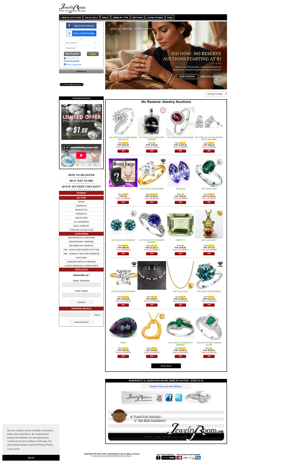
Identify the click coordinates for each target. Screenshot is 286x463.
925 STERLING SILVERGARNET (180, 137)
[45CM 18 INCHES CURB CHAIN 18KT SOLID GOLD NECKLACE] (180, 275)
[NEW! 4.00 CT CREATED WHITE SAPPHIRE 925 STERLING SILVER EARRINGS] (209, 121)
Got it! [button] (31, 457)
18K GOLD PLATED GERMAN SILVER (209, 344)
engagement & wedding (81, 237)
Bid (123, 151)
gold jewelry (81, 226)
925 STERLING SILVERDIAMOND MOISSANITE (123, 138)
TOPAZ (123, 343)
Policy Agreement (73, 65)
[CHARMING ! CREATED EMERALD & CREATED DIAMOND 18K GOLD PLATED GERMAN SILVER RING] (209, 327)
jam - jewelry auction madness (81, 253)
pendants (81, 214)
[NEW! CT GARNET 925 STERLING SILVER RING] (180, 121)
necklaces (81, 218)
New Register (72, 54)
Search (97, 315)
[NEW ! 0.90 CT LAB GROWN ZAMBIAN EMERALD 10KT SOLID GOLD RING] (209, 173)
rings (81, 202)
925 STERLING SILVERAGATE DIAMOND (151, 138)
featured (81, 257)
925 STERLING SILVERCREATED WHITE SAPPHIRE (209, 138)
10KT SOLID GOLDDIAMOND (152, 189)
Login (93, 54)
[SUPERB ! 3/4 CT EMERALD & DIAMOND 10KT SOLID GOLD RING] (180, 327)
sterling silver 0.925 (81, 230)
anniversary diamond (81, 241)
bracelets (81, 210)
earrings (81, 206)
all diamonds (81, 222)
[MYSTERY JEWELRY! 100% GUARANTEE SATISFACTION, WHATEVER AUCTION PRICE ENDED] (123, 173)
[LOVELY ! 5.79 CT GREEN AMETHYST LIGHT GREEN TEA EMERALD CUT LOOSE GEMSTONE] (180, 224)
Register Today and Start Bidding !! (166, 386)
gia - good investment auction (81, 249)
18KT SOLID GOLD (209, 240)
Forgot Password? (71, 61)
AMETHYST (180, 240)
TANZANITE (180, 189)
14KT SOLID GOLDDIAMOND (123, 291)
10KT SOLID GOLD (209, 189)
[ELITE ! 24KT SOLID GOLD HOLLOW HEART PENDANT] (151, 327)
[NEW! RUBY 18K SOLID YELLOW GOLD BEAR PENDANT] (209, 224)
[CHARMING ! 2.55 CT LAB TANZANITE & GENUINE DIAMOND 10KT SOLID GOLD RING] (151, 224)
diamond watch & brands (81, 262)
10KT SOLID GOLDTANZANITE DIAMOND (151, 241)
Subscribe (81, 302)
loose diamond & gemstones (81, 266)
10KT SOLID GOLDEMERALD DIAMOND (180, 344)
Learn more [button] (14, 449)
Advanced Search (81, 322)
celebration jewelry (81, 245)
